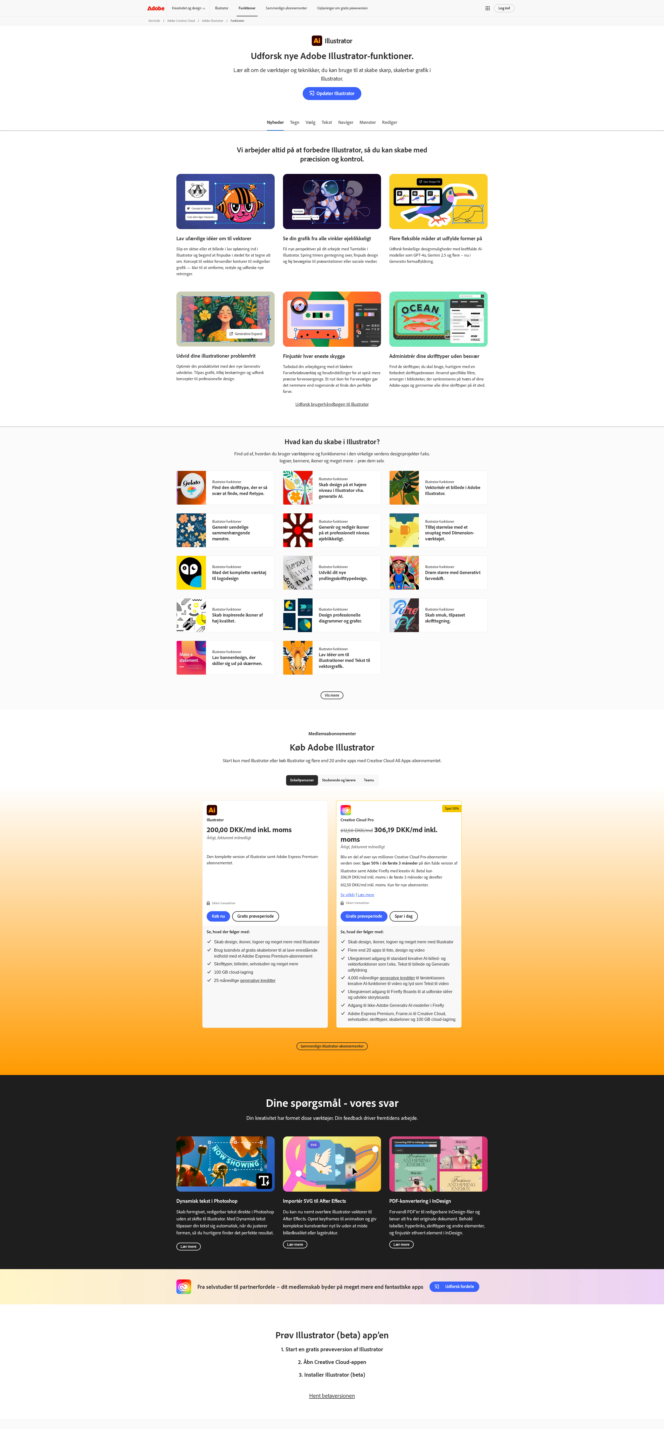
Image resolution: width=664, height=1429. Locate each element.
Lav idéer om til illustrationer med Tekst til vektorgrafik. (344, 660)
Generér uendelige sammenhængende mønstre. (231, 533)
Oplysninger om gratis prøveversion (342, 8)
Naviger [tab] (345, 122)
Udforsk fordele (459, 1286)
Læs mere (366, 894)
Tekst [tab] (327, 122)
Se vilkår (348, 894)
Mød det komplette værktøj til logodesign (239, 575)
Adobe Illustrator (212, 21)
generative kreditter (257, 980)
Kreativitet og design (186, 8)
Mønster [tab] (367, 122)
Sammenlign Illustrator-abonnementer (332, 1046)
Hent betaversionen (332, 1395)
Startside (154, 21)
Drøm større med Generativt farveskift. (453, 575)
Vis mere (332, 695)
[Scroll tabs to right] (660, 123)
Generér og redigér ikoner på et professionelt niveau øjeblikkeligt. (344, 533)
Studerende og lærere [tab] (339, 780)
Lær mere (189, 1246)
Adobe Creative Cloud (181, 21)
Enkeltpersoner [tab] (302, 780)
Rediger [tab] (389, 122)
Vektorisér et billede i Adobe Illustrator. (452, 490)
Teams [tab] (369, 780)
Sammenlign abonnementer (286, 8)
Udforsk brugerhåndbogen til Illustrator (332, 404)
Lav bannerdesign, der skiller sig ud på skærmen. (237, 660)
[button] (487, 8)
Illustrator (221, 8)
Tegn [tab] (294, 122)
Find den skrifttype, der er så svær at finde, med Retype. (239, 490)
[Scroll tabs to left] (4, 123)
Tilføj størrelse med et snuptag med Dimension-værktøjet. (449, 533)
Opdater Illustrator (335, 93)
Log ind (504, 8)
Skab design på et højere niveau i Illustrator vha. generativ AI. (342, 490)
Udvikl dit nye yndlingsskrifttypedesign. (343, 575)
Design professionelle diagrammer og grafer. (340, 618)
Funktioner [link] (247, 8)
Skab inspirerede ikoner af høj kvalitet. (237, 618)
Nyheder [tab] (275, 122)
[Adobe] (156, 8)
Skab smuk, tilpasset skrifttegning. (445, 618)
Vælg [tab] (310, 122)
